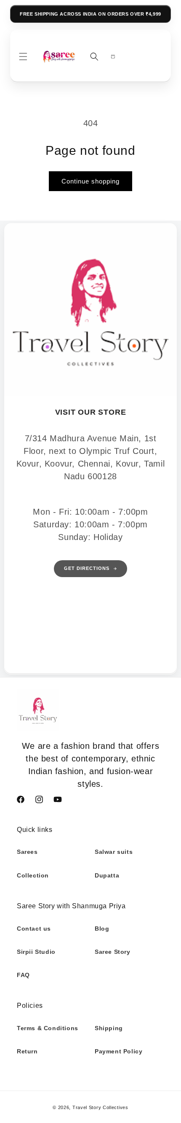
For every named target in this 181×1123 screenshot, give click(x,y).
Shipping (109, 1028)
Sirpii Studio (36, 951)
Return (27, 1051)
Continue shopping (90, 181)
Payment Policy (118, 1051)
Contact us (34, 928)
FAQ (23, 975)
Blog (102, 928)
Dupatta (107, 875)
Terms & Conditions (47, 1028)
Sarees (27, 851)
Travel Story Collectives (100, 1107)
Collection (33, 875)
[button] (23, 56)
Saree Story (112, 951)
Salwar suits (114, 851)
